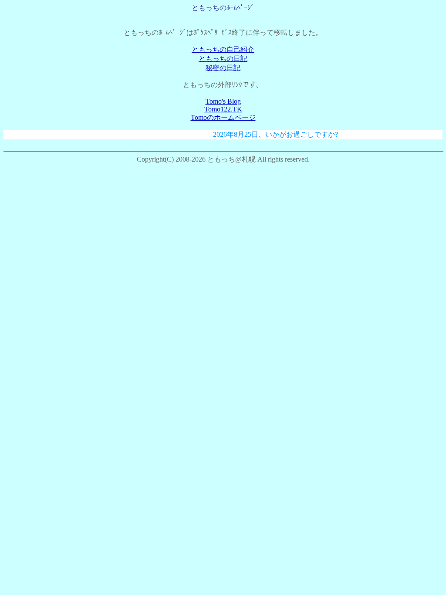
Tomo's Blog (223, 101)
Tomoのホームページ (223, 117)
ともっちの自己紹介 (223, 49)
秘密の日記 (223, 67)
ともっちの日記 (223, 58)
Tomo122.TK (223, 109)
